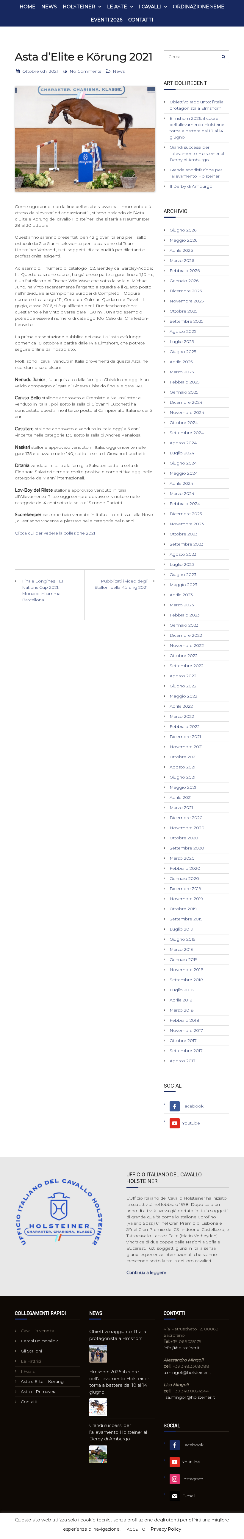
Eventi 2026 (106, 20)
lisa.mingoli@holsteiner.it (189, 1397)
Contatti (140, 20)
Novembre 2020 (187, 827)
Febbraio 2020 (185, 868)
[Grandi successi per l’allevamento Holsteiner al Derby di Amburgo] (98, 1454)
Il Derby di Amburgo (191, 186)
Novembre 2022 (187, 645)
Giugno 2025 (183, 351)
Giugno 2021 (182, 777)
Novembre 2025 (187, 301)
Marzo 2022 (182, 716)
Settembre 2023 (187, 544)
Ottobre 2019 (183, 908)
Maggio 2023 (183, 584)
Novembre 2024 (187, 412)
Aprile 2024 (181, 483)
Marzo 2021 (181, 807)
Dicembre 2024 (186, 402)
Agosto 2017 (182, 1060)
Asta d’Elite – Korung (42, 1381)
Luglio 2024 (182, 453)
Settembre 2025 (186, 321)
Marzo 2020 (182, 858)
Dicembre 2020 (186, 817)
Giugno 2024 (183, 463)
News (49, 7)
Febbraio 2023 (185, 615)
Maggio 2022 (183, 696)
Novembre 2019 (186, 898)
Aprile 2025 (181, 361)
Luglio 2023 (182, 564)
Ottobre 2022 (184, 655)
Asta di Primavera (39, 1391)
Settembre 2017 (186, 1050)
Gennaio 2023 (184, 625)
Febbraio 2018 (184, 1020)
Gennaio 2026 (184, 280)
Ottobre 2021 (183, 757)
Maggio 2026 (183, 240)
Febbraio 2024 (185, 503)
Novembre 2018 (187, 969)
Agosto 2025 (183, 331)
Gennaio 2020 (184, 878)
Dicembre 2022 (186, 635)
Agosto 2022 (183, 675)
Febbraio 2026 (185, 270)
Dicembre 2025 (186, 290)
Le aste (117, 7)
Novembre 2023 (187, 524)
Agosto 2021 (182, 767)
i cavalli (150, 7)
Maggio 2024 (184, 473)
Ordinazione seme (198, 7)
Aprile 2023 (181, 594)
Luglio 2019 (181, 929)
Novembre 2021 (186, 746)
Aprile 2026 (181, 250)
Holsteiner (79, 7)
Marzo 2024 (182, 493)
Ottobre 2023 (184, 534)
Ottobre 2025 (183, 311)
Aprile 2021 (181, 797)
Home (27, 7)
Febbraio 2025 (184, 382)
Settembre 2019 (186, 919)
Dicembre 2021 (185, 736)
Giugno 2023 (183, 574)
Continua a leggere (146, 1272)
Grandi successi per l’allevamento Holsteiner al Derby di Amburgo (197, 153)
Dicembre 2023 (186, 513)
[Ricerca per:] (196, 56)
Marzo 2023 (182, 605)
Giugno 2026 (183, 230)
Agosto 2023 (183, 554)
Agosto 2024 (183, 442)
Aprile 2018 (181, 1000)
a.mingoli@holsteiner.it (187, 1372)
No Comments (85, 71)
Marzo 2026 (182, 260)
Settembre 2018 (186, 979)
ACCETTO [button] (136, 1529)
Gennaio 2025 (184, 392)
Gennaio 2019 (184, 959)
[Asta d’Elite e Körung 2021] (85, 139)
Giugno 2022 (183, 686)
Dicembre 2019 (185, 888)
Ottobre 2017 (183, 1040)
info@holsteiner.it (182, 1347)
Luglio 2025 (182, 341)
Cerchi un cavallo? (39, 1341)
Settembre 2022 (187, 665)
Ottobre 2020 (184, 838)
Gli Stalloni (31, 1351)
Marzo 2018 (182, 1010)
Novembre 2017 (186, 1030)
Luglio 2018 (182, 990)
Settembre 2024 (187, 432)
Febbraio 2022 (185, 726)
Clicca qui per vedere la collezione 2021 (55, 533)
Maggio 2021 (183, 787)
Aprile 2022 (181, 706)
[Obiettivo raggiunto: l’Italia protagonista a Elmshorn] (98, 1354)
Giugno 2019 (182, 939)
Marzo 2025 (182, 372)
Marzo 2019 (181, 949)
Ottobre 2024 (184, 422)
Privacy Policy (166, 1529)
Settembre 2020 (187, 848)
